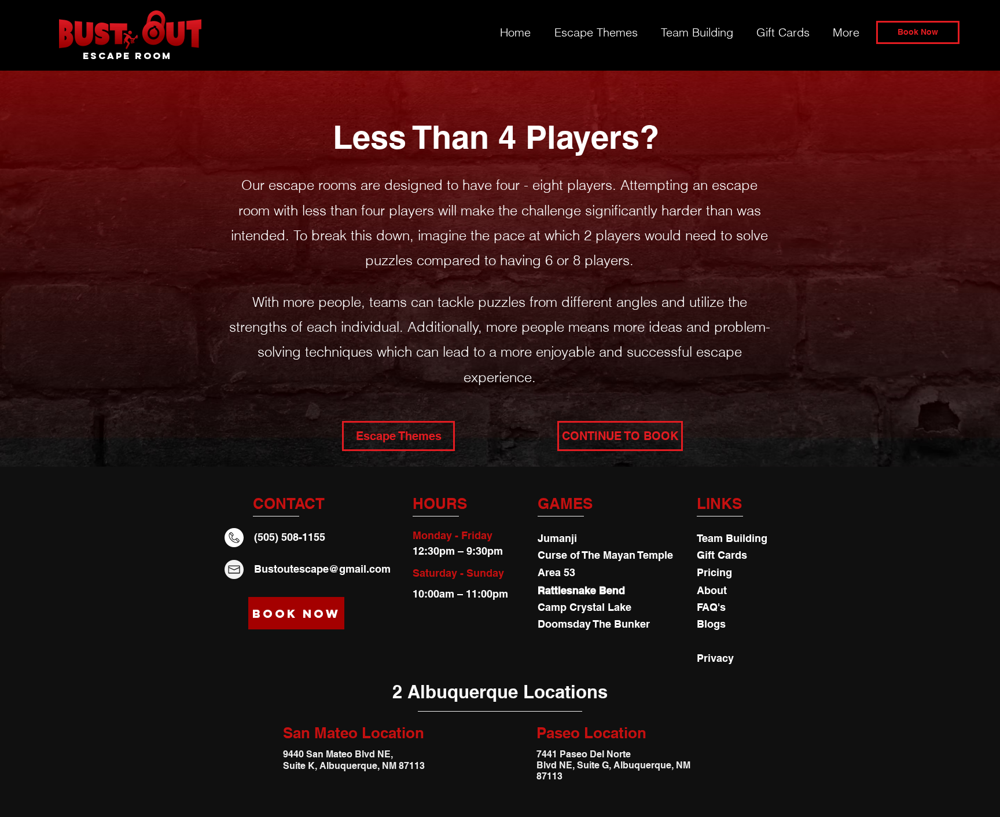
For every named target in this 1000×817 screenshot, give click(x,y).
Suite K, (301, 765)
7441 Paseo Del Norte (584, 754)
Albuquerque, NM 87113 (372, 765)
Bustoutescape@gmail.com (322, 569)
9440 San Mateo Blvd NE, (338, 754)
